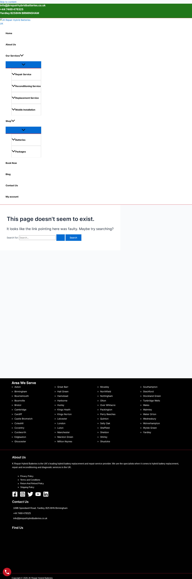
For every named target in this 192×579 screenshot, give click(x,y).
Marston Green (65, 437)
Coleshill (18, 423)
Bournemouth (21, 396)
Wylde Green (150, 427)
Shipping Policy (27, 487)
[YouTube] (38, 496)
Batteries (20, 139)
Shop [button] (8, 121)
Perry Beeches (107, 414)
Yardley (147, 432)
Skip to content (8, 1)
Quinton (104, 418)
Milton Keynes (64, 441)
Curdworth (20, 432)
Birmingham (20, 391)
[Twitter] (30, 496)
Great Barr (62, 386)
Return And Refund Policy (32, 483)
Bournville (19, 400)
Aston (17, 386)
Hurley (60, 405)
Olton (103, 400)
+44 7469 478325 (22, 513)
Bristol (17, 405)
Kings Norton (64, 414)
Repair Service (23, 74)
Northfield (105, 391)
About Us (11, 44)
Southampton (150, 386)
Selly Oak (105, 423)
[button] (22, 55)
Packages (20, 151)
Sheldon (104, 432)
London (61, 423)
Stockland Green (152, 396)
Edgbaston (20, 437)
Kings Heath (63, 409)
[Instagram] (22, 496)
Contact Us (12, 185)
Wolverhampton (151, 423)
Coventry (19, 427)
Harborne (62, 400)
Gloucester (20, 441)
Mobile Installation (25, 109)
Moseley (104, 386)
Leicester (62, 418)
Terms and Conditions (30, 480)
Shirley (103, 437)
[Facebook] (15, 496)
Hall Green (62, 391)
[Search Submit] (60, 237)
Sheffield (105, 427)
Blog (8, 174)
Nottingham (106, 396)
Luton (60, 427)
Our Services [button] (13, 55)
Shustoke (105, 441)
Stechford (148, 391)
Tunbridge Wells (151, 400)
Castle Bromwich (23, 418)
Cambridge (20, 409)
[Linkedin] (46, 496)
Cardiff (18, 414)
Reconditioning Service (28, 86)
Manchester (63, 432)
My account (12, 196)
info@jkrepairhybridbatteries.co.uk (23, 5)
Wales (146, 405)
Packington (106, 409)
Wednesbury (149, 418)
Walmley (147, 409)
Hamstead (62, 396)
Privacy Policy (26, 476)
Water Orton (149, 414)
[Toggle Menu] (23, 64)
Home (9, 33)
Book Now (11, 163)
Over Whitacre (107, 405)
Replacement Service (27, 97)
